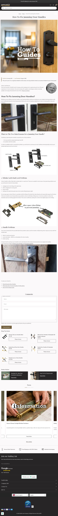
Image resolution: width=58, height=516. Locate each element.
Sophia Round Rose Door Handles (16, 347)
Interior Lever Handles (18, 243)
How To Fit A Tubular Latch (8, 287)
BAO (40, 513)
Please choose (18, 339)
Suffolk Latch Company (24, 513)
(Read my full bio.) (26, 90)
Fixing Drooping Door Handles (9, 284)
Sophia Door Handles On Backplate (45, 347)
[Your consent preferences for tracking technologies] (2, 513)
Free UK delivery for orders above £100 (29, 1)
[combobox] (20, 495)
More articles (29, 441)
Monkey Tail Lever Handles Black (16, 334)
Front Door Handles (29, 243)
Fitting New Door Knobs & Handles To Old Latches (14, 285)
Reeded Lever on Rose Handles (16, 358)
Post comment (6, 327)
